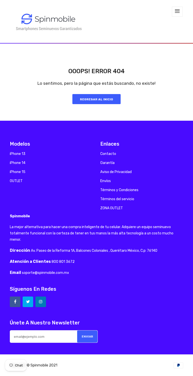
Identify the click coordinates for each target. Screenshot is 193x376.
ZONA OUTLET (111, 208)
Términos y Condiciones (119, 190)
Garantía (107, 163)
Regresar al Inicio (96, 99)
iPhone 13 (17, 154)
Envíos (105, 181)
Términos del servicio (117, 199)
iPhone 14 (17, 163)
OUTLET (16, 181)
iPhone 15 (17, 172)
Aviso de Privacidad (116, 172)
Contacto (108, 154)
